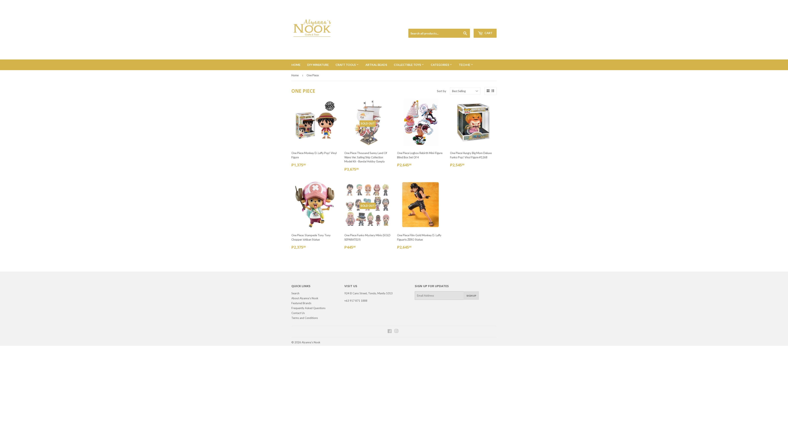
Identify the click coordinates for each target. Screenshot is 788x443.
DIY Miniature (318, 64)
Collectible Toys (407, 64)
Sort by (441, 91)
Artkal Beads (376, 64)
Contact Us (298, 313)
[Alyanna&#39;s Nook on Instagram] (396, 331)
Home (295, 64)
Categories (440, 64)
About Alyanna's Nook (304, 298)
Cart (488, 33)
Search (295, 293)
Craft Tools (346, 64)
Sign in (468, 24)
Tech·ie (465, 64)
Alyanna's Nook (311, 342)
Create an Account (487, 24)
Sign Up (471, 295)
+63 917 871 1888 (355, 300)
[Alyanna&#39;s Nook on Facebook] (389, 331)
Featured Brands (301, 303)
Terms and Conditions (304, 318)
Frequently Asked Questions (308, 308)
